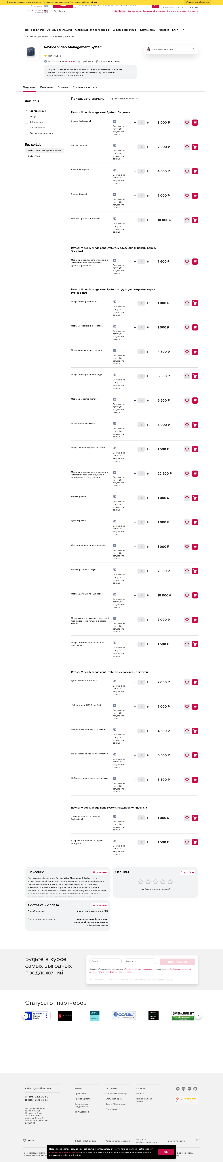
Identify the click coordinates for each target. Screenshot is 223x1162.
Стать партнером (113, 1098)
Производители (83, 1098)
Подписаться (177, 962)
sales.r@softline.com (174, 7)
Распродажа (111, 1088)
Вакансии (140, 1088)
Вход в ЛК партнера (115, 1104)
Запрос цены (134, 11)
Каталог (78, 1088)
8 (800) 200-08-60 (36, 1099)
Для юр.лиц (159, 11)
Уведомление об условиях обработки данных (153, 979)
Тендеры (147, 11)
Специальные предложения (82, 1105)
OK (166, 1152)
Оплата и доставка (177, 11)
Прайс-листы (81, 1093)
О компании (111, 1109)
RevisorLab (70, 61)
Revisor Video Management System (44, 150)
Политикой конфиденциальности (139, 969)
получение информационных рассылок (115, 972)
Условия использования (117, 1141)
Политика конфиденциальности (147, 1140)
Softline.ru (120, 11)
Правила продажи (176, 1141)
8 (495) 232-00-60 (36, 1096)
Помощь (140, 1093)
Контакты (193, 11)
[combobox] (123, 98)
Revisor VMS (34, 156)
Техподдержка (82, 1112)
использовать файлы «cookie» (64, 1152)
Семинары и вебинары (116, 1093)
